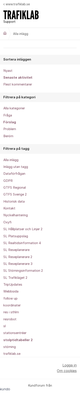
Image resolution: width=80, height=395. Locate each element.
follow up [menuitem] (10, 298)
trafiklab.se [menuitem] (11, 354)
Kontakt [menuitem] (9, 208)
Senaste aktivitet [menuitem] (17, 78)
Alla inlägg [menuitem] (10, 160)
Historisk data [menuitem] (14, 201)
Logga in (69, 365)
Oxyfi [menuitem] (7, 222)
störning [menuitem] (9, 347)
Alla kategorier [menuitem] (14, 108)
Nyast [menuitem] (7, 71)
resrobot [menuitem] (9, 319)
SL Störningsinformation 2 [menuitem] (23, 271)
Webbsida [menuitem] (10, 291)
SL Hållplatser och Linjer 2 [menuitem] (22, 229)
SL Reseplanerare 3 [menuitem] (17, 264)
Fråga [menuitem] (7, 115)
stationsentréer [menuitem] (14, 333)
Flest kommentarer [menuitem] (17, 84)
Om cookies (67, 370)
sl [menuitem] (4, 326)
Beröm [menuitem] (8, 136)
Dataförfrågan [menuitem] (14, 174)
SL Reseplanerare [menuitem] (16, 250)
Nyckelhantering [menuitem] (15, 215)
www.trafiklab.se (18, 4)
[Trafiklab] (5, 33)
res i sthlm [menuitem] (11, 312)
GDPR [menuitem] (8, 181)
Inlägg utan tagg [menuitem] (15, 167)
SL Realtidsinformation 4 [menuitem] (22, 243)
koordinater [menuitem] (12, 305)
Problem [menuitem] (9, 129)
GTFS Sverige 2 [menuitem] (15, 194)
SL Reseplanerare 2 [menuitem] (17, 257)
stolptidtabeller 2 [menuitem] (18, 340)
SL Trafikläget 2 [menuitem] (15, 278)
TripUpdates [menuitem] (12, 285)
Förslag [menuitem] (9, 122)
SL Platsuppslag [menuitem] (15, 236)
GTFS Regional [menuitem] (14, 188)
